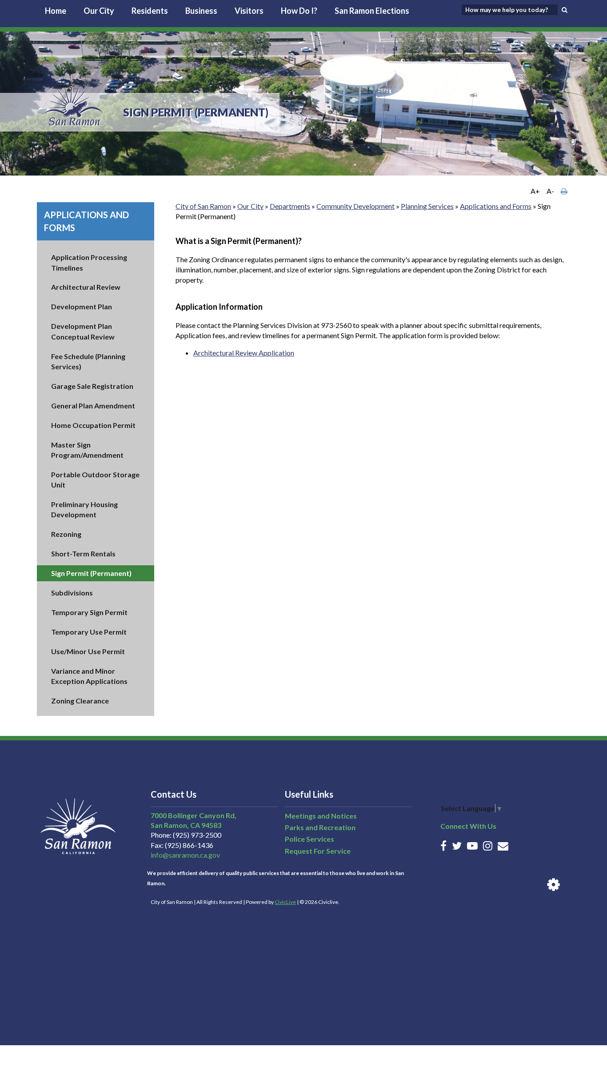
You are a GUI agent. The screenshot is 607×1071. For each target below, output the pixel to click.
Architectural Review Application (243, 352)
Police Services (309, 839)
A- (550, 191)
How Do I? (299, 11)
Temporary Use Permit (89, 631)
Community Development (355, 206)
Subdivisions (72, 592)
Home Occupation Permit (93, 425)
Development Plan (81, 306)
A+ (535, 191)
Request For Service (318, 851)
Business (201, 11)
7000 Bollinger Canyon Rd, (193, 815)
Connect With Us (468, 826)
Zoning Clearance (80, 700)
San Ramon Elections (372, 11)
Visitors (249, 11)
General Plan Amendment (93, 405)
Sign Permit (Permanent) (91, 573)
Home (55, 11)
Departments (290, 206)
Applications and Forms (495, 206)
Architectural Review (85, 287)
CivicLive (285, 902)
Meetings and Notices (321, 815)
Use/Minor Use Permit (88, 651)
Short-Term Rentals (83, 553)
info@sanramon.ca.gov (185, 855)
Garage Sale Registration (92, 386)
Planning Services (427, 206)
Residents (150, 11)
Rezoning (66, 534)
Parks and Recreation (320, 827)
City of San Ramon (203, 206)
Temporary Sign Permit (89, 612)
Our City (99, 11)
